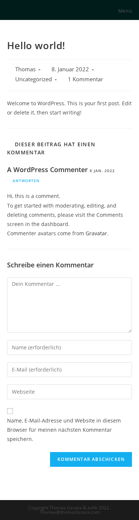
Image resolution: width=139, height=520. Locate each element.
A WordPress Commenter (47, 169)
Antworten (26, 180)
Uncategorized (33, 79)
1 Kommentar (85, 79)
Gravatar (96, 233)
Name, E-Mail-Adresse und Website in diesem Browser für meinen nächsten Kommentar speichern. (64, 429)
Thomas (25, 69)
